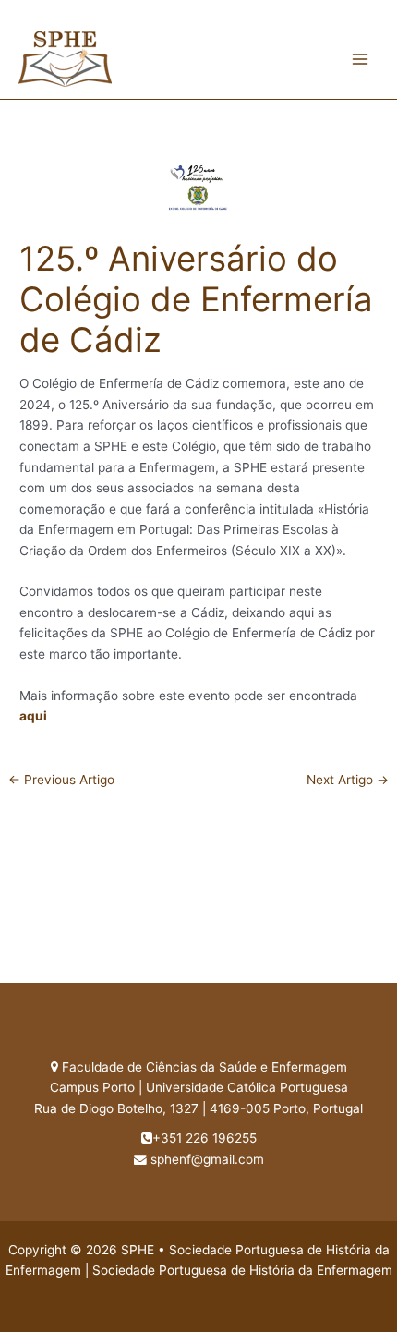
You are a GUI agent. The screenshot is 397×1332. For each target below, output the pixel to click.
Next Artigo (348, 779)
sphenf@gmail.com (207, 1159)
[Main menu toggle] (360, 59)
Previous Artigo (61, 779)
